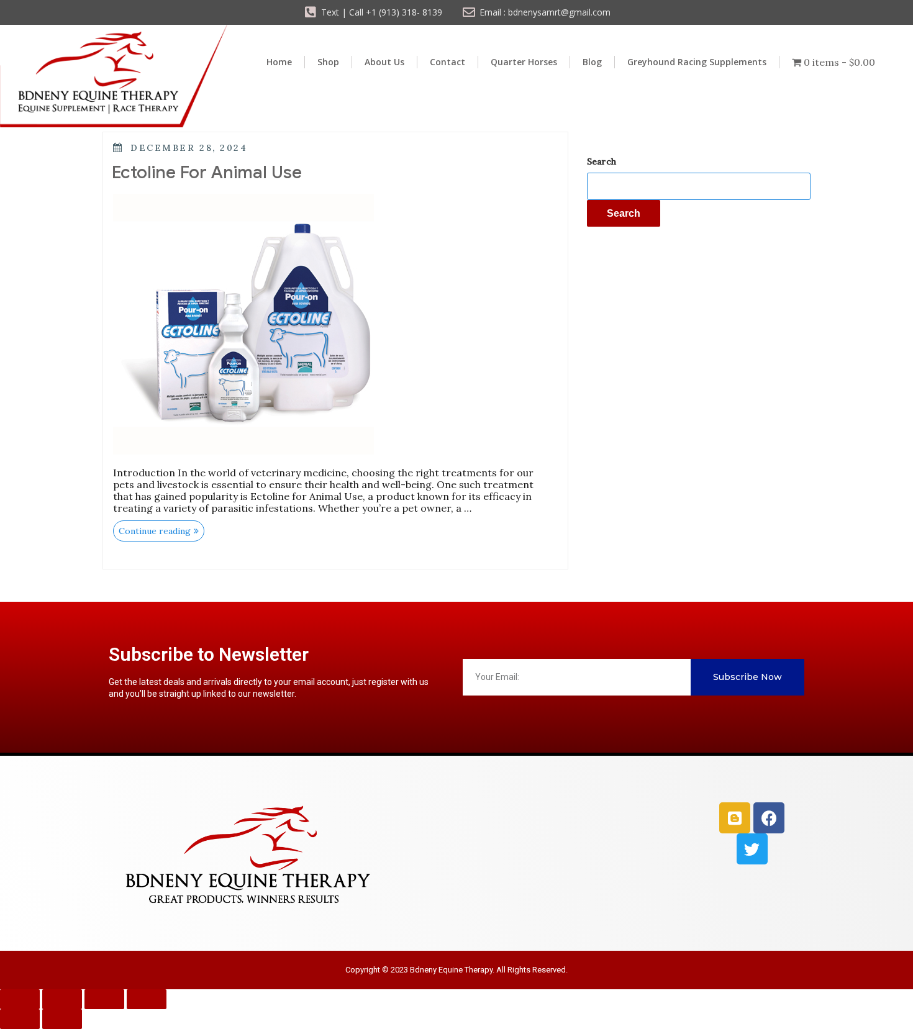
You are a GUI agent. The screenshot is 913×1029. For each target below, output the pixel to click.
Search (601, 161)
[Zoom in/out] (20, 999)
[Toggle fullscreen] (62, 999)
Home (279, 62)
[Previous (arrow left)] (20, 1019)
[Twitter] (752, 848)
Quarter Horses (524, 62)
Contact (447, 62)
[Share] (104, 999)
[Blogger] (734, 817)
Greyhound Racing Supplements (696, 62)
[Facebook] (768, 817)
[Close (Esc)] (146, 999)
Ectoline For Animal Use (207, 172)
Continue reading (161, 528)
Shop (328, 62)
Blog (592, 62)
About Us (384, 62)
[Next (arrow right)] (62, 1019)
